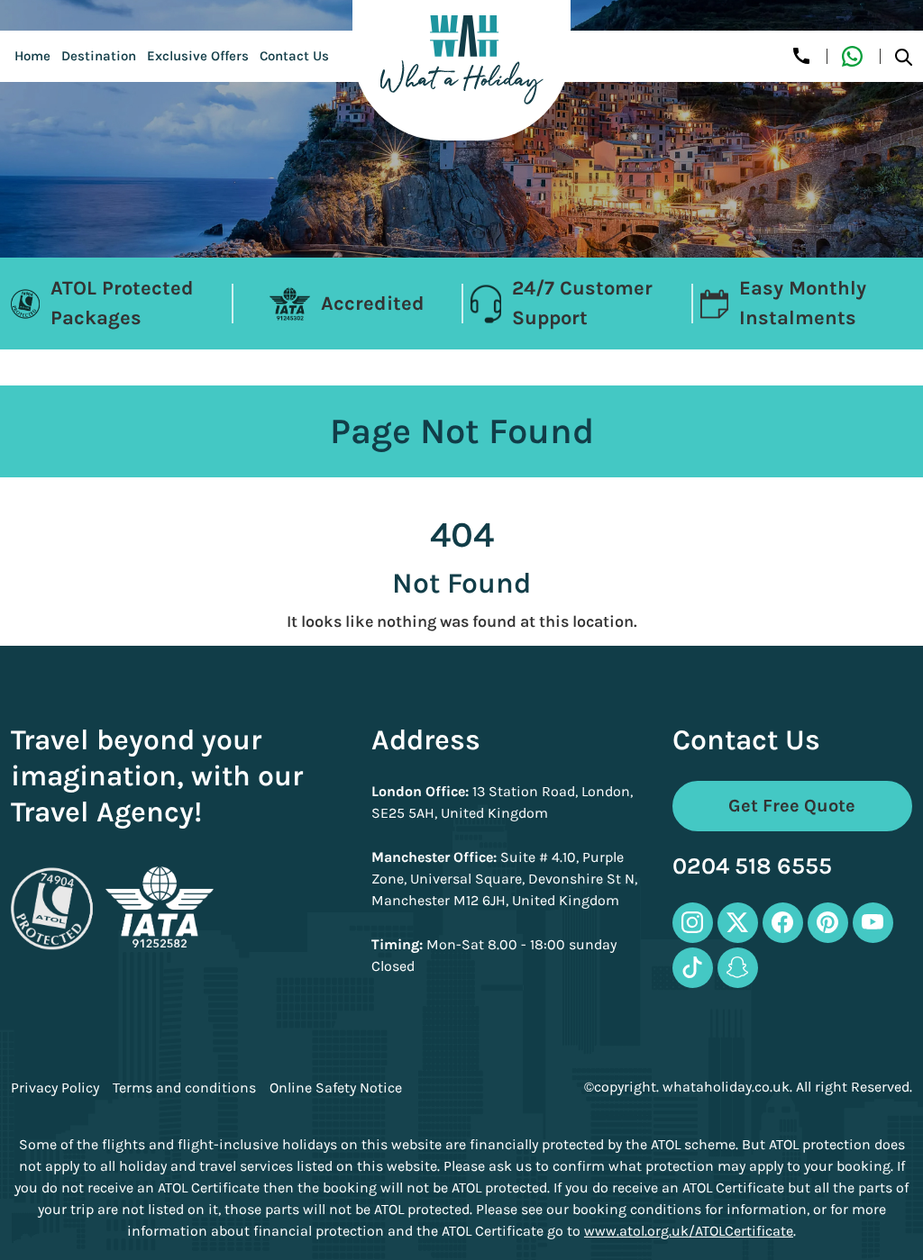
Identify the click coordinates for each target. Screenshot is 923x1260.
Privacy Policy (55, 1088)
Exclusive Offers (198, 56)
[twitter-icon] (737, 922)
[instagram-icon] (692, 922)
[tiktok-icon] (692, 967)
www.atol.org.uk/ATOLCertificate (688, 1230)
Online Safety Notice (336, 1088)
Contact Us (294, 56)
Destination (98, 56)
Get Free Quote (791, 805)
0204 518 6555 (752, 867)
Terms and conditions (184, 1088)
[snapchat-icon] (737, 967)
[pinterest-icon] (828, 922)
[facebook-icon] (783, 922)
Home (32, 56)
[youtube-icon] (873, 922)
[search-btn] (903, 56)
